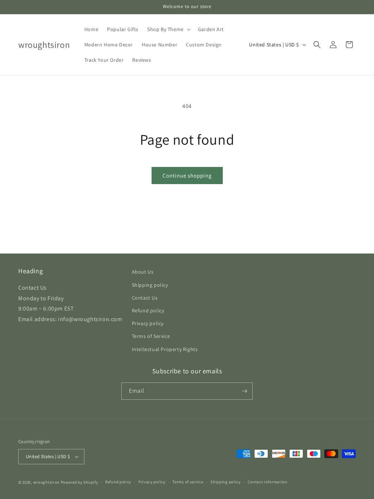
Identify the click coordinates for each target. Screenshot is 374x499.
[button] (168, 29)
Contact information (267, 481)
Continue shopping (187, 175)
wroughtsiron (46, 482)
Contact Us (145, 297)
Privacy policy (148, 323)
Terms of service (187, 481)
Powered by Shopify (79, 482)
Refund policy (148, 310)
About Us (143, 271)
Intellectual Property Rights (165, 349)
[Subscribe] (244, 391)
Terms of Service (151, 336)
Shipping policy (150, 285)
